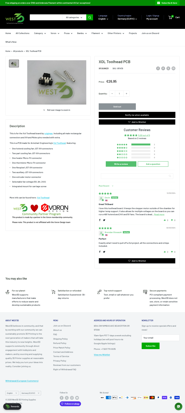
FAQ (55, 334)
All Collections (22, 33)
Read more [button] (159, 214)
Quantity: (103, 93)
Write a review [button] (121, 164)
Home (8, 33)
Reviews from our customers (67, 365)
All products (18, 51)
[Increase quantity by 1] (126, 93)
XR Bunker (104, 68)
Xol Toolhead (59, 143)
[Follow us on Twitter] (67, 398)
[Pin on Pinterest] (163, 68)
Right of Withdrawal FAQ (64, 369)
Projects (133, 33)
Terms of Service (61, 356)
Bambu (80, 33)
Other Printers (114, 33)
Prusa (66, 33)
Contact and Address (63, 352)
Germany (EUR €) (28, 393)
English (10, 393)
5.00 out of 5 (144, 135)
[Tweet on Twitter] (168, 68)
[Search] (89, 17)
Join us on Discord (150, 33)
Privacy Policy (59, 360)
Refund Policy (59, 343)
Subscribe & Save (169, 3)
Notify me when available (137, 115)
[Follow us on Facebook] (62, 398)
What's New (11, 41)
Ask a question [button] (153, 164)
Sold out (117, 106)
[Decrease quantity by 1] (112, 93)
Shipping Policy (60, 338)
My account (152, 18)
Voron (53, 33)
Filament (96, 33)
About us (57, 330)
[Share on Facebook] (158, 68)
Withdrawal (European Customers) (21, 380)
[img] (105, 193)
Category (38, 33)
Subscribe (150, 345)
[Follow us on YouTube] (77, 398)
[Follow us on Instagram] (72, 398)
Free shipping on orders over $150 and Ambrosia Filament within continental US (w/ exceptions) (47, 3)
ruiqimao (48, 133)
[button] (122, 144)
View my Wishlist (102, 354)
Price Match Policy (61, 347)
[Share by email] (173, 68)
